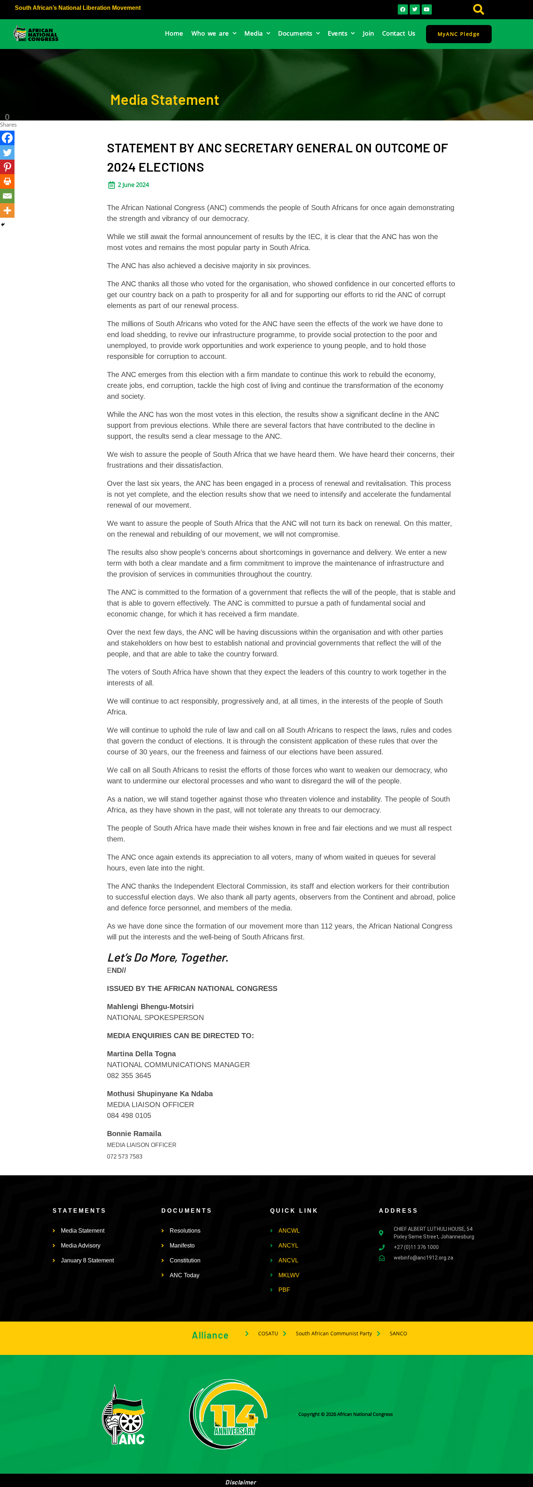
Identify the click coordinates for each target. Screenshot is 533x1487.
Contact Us (399, 33)
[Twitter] (7, 152)
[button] (479, 10)
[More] (7, 210)
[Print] (7, 181)
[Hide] (3, 225)
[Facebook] (7, 138)
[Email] (7, 196)
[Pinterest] (7, 167)
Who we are (210, 33)
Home (174, 33)
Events (337, 33)
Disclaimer (240, 1482)
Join (368, 33)
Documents (295, 33)
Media (253, 33)
